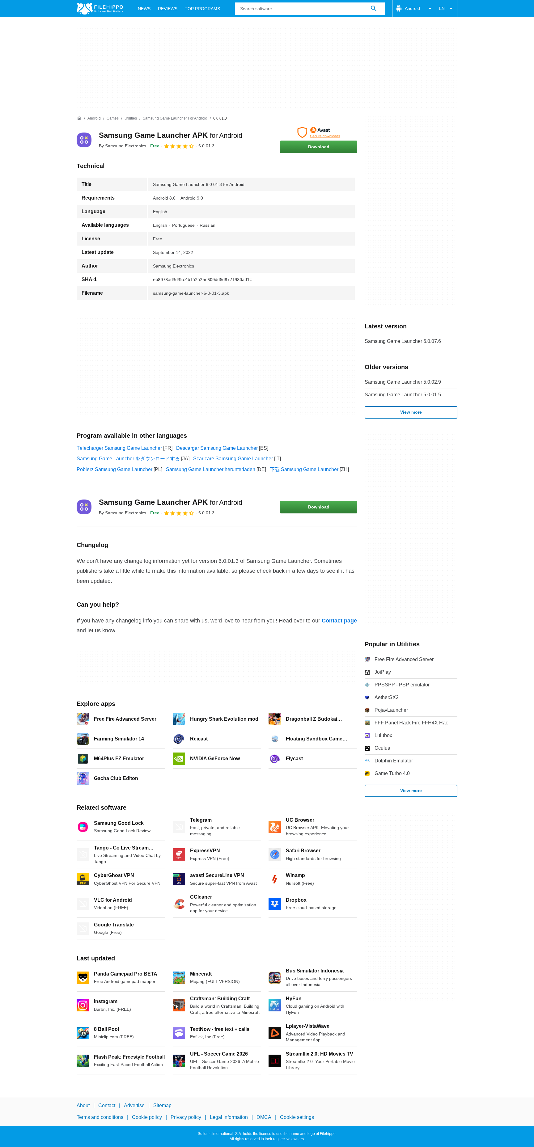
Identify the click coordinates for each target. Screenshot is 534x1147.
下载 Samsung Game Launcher (304, 469)
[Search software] (373, 8)
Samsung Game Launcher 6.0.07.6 (403, 341)
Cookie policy (147, 1117)
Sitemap (162, 1105)
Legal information (229, 1117)
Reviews (167, 8)
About (83, 1105)
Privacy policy (186, 1117)
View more (411, 412)
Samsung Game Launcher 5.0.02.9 (403, 382)
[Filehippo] (100, 8)
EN (442, 8)
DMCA (263, 1117)
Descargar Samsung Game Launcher (217, 448)
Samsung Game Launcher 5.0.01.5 (403, 394)
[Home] (79, 118)
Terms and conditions (100, 1117)
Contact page (339, 621)
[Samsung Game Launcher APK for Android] (84, 140)
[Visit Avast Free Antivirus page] (318, 132)
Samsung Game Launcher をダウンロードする (128, 458)
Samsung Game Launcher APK (170, 135)
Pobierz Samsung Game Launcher (114, 469)
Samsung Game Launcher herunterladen (210, 469)
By (122, 145)
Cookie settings (297, 1117)
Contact (106, 1105)
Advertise (134, 1105)
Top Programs (202, 8)
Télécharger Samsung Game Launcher (119, 448)
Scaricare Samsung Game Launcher (233, 458)
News (144, 8)
